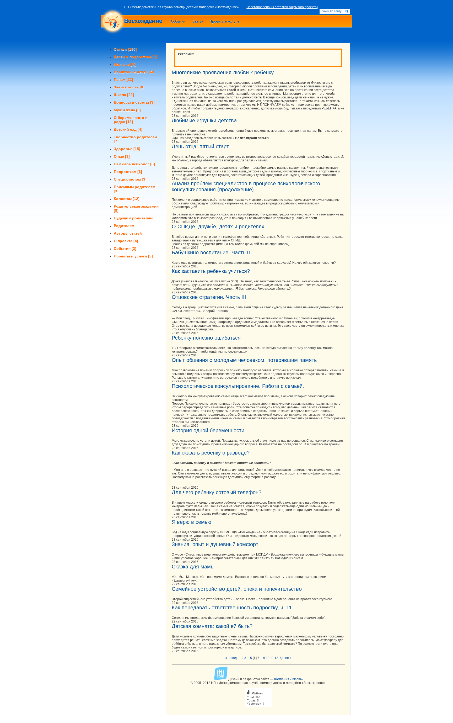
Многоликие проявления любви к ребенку (223, 72)
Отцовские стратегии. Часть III (209, 297)
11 (272, 658)
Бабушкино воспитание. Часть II (211, 252)
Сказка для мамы (193, 566)
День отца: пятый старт (200, 146)
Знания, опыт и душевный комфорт (215, 544)
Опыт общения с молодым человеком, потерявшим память (244, 360)
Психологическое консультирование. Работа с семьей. (238, 386)
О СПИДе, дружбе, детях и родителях (218, 226)
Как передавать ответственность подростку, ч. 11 (232, 607)
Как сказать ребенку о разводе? (211, 453)
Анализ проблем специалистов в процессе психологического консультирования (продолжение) (246, 186)
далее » (286, 658)
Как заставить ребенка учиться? (211, 271)
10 (267, 658)
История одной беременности (208, 430)
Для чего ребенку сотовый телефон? (216, 492)
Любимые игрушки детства (204, 120)
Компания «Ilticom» (288, 679)
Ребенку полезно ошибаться (206, 338)
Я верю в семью (191, 522)
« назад (231, 658)
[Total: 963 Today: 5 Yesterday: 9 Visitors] (258, 711)
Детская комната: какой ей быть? (212, 626)
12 (276, 658)
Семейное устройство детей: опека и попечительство (237, 589)
